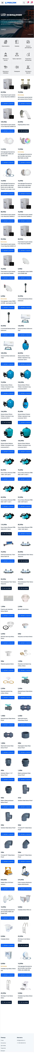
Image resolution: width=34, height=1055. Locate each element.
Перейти (3, 30)
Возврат (3, 1050)
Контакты (3, 1043)
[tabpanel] (17, 21)
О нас (2, 1040)
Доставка (3, 1045)
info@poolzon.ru (21, 1040)
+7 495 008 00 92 (21, 1043)
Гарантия (3, 1048)
